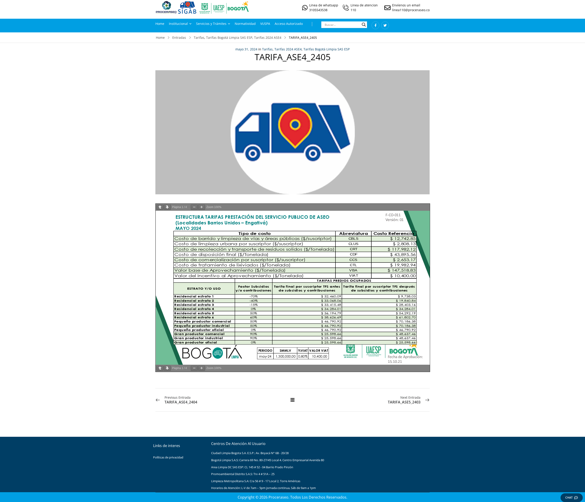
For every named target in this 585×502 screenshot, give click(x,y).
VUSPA (265, 23)
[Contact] (305, 8)
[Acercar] (201, 207)
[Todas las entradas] (292, 400)
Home (159, 23)
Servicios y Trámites (211, 23)
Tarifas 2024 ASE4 (267, 37)
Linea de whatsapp (323, 5)
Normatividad (245, 23)
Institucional (178, 23)
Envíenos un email (406, 5)
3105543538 (318, 10)
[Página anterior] (160, 207)
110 (353, 10)
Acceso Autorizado (289, 23)
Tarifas (199, 37)
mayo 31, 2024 (246, 49)
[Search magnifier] (364, 24)
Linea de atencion (364, 5)
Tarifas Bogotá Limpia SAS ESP (229, 37)
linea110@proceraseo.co (411, 10)
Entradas (179, 37)
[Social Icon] (375, 25)
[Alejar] (194, 207)
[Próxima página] (167, 207)
